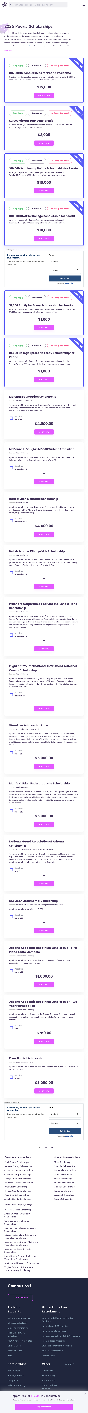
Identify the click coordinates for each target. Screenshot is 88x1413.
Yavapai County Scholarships (17, 1191)
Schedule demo (20, 1297)
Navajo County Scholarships (17, 1179)
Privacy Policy (48, 1376)
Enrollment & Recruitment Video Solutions (57, 1319)
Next (47, 1147)
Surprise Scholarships (64, 1195)
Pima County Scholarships (16, 1187)
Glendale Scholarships (64, 1187)
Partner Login (48, 1356)
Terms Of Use (48, 1381)
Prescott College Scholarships (18, 1210)
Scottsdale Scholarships (65, 1171)
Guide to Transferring (18, 1328)
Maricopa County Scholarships (18, 1183)
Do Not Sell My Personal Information (49, 1389)
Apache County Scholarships (17, 1199)
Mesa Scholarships (62, 1162)
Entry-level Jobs (15, 1351)
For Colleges (14, 1371)
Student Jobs (14, 1346)
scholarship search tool (25, 46)
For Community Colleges (54, 1331)
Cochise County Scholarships (18, 1175)
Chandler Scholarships (64, 1167)
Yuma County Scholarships (16, 1195)
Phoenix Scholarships (64, 1183)
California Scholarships (19, 1318)
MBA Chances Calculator (20, 1341)
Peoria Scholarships (63, 1179)
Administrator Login (17, 1386)
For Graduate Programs (53, 1341)
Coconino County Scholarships (18, 1171)
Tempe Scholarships (63, 1191)
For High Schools (16, 1376)
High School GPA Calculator (16, 1334)
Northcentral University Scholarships (21, 1263)
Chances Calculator (17, 1323)
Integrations (13, 1381)
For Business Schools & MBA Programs (61, 1336)
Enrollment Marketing (52, 1351)
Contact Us (47, 1371)
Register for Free (44, 1407)
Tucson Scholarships (63, 1199)
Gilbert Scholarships (63, 1175)
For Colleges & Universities (55, 1326)
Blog (10, 1356)
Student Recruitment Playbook (57, 1346)
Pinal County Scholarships (16, 1162)
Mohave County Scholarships (18, 1167)
